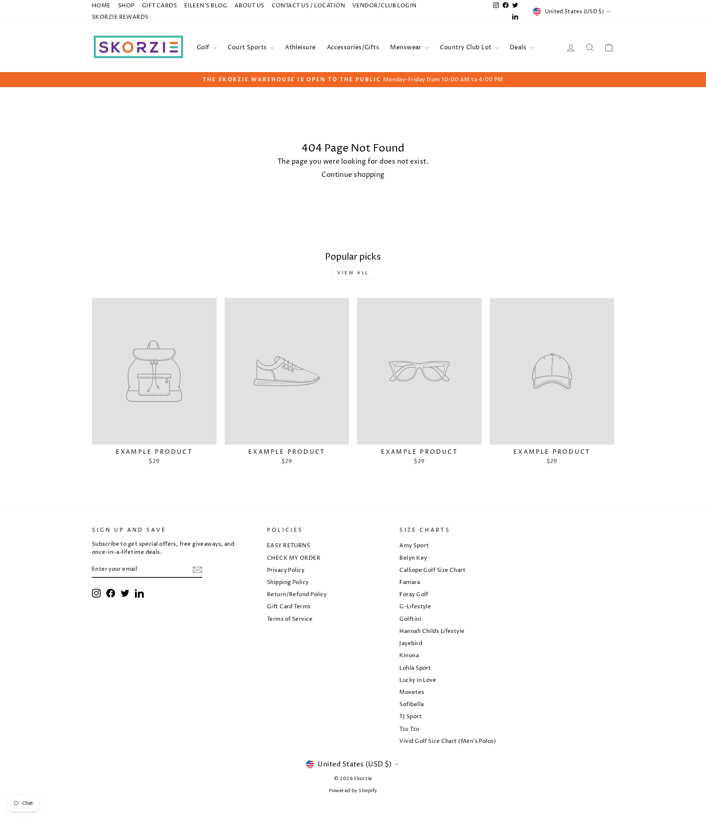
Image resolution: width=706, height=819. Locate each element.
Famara (409, 582)
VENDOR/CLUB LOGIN (384, 6)
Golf (204, 47)
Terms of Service (290, 619)
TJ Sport (410, 716)
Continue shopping (353, 174)
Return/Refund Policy (297, 594)
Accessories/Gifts (353, 47)
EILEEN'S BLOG (205, 6)
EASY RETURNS (288, 545)
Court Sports (248, 47)
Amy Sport (414, 545)
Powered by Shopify (353, 791)
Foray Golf (413, 594)
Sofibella (411, 704)
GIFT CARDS (159, 6)
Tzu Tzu (409, 729)
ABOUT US (249, 6)
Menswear (406, 47)
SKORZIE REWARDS (120, 17)
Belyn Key (413, 558)
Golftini (410, 619)
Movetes (411, 692)
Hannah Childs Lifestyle (431, 631)
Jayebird (410, 643)
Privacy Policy (285, 570)
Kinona (409, 655)
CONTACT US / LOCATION (308, 6)
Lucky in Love (417, 680)
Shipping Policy (288, 582)
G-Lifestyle (415, 606)
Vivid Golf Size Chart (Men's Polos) (447, 741)
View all (353, 273)
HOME (101, 6)
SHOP (126, 6)
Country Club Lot (466, 47)
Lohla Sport (415, 668)
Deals (519, 47)
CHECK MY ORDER (293, 558)
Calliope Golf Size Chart (432, 570)
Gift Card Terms (289, 606)
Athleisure (300, 47)
